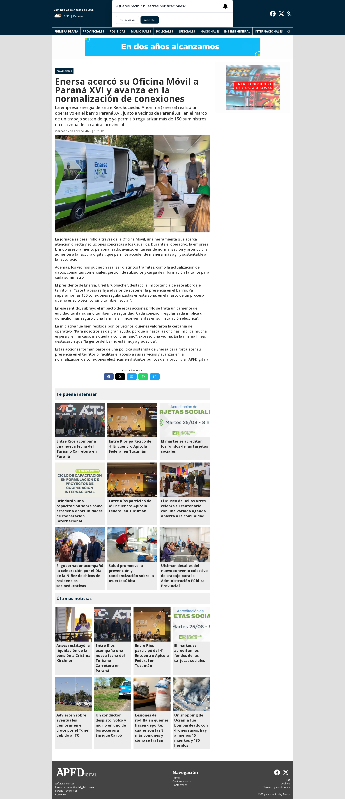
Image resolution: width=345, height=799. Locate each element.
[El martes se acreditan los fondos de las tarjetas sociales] (185, 420)
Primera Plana (66, 31)
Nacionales (210, 31)
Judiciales (187, 31)
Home (176, 777)
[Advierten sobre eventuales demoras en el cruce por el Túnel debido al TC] (73, 694)
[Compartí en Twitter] (120, 376)
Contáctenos (179, 785)
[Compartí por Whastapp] (143, 376)
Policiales (164, 31)
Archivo (285, 783)
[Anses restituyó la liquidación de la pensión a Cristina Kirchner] (73, 624)
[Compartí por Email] (132, 376)
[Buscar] (289, 31)
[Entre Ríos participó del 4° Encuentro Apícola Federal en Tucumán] (132, 420)
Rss (288, 780)
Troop (286, 794)
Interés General (237, 31)
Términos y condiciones (276, 787)
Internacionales (269, 31)
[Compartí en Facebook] (109, 376)
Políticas (117, 31)
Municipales (141, 31)
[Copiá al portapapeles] (155, 376)
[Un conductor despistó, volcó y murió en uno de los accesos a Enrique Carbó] (112, 694)
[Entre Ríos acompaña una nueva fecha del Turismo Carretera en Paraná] (80, 420)
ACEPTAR (149, 20)
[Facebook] (273, 14)
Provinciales (93, 31)
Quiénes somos (181, 781)
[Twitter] (281, 14)
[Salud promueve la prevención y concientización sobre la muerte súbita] (132, 544)
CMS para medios (268, 794)
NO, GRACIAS (127, 20)
